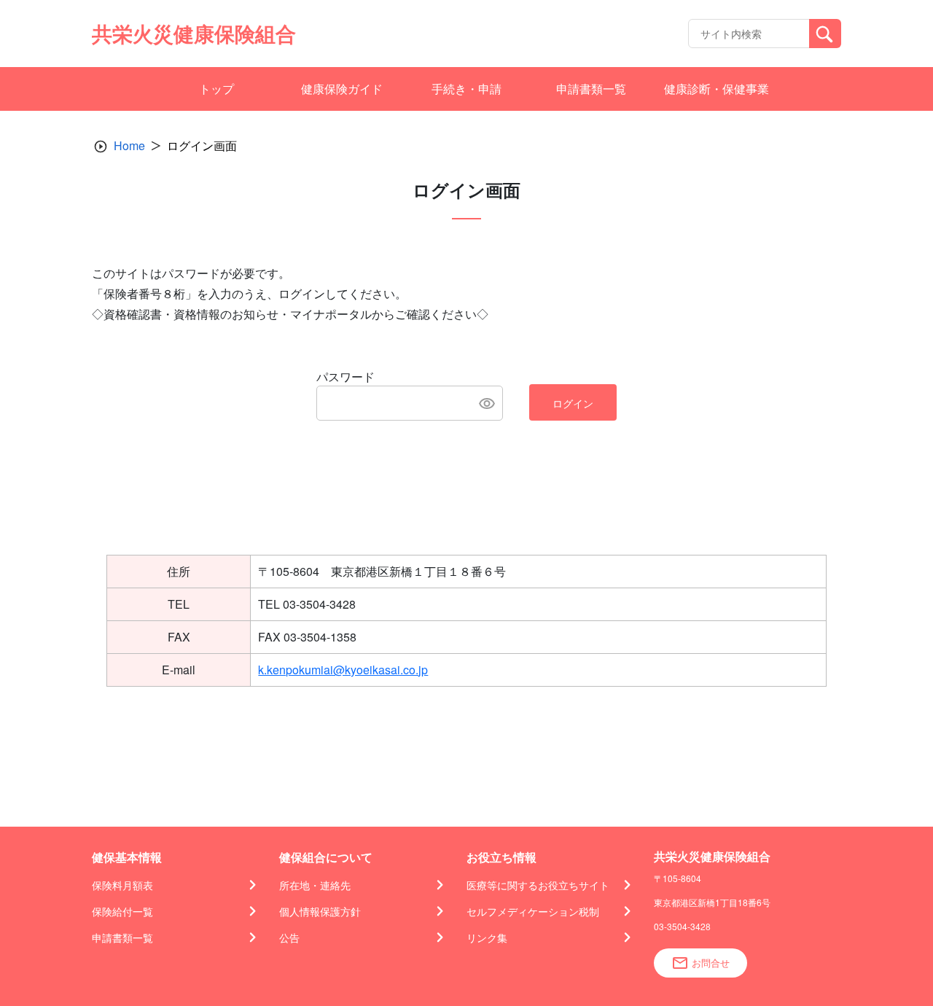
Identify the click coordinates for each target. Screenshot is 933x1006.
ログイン (573, 403)
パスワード (345, 376)
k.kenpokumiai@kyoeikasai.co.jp (343, 669)
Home (129, 145)
